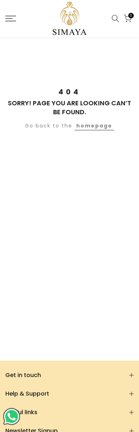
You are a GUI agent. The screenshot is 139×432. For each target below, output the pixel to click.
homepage (94, 125)
